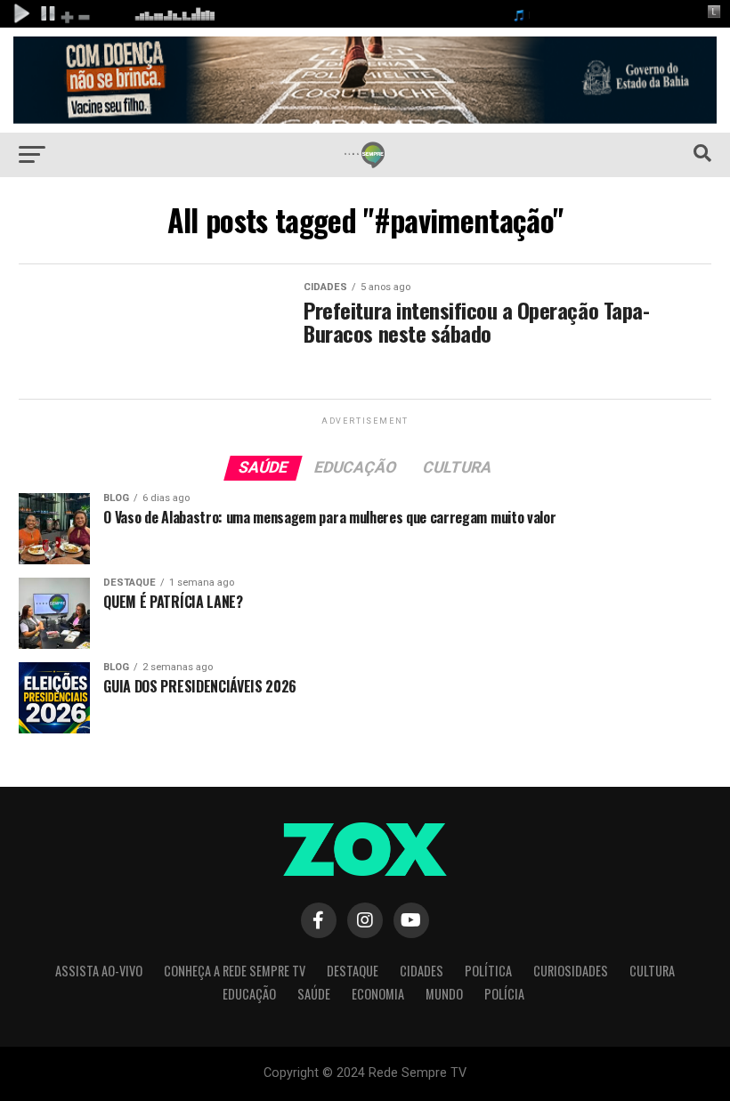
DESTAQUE (352, 970)
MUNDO (444, 993)
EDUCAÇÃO (249, 993)
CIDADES (421, 970)
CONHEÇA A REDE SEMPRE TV (234, 970)
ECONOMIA (378, 993)
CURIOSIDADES (570, 970)
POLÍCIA (504, 993)
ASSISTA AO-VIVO (98, 970)
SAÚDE (313, 993)
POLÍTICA (488, 970)
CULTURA (652, 970)
